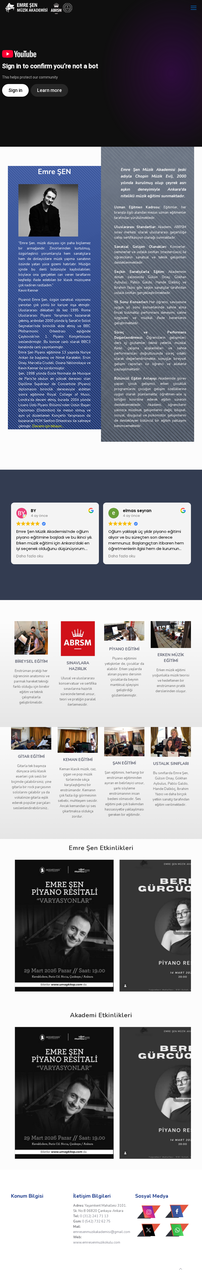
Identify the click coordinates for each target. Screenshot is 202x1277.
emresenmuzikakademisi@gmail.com (101, 1232)
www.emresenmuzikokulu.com (96, 1242)
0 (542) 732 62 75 (96, 1221)
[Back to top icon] (180, 1269)
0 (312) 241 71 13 (94, 1216)
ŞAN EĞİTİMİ (124, 763)
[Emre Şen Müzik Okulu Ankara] (39, 8)
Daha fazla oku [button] (29, 556)
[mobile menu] (193, 7)
